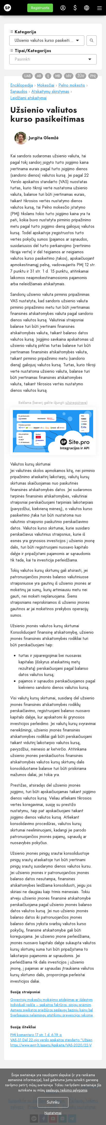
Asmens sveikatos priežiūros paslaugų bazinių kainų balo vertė (57, 1010)
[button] (40, 8)
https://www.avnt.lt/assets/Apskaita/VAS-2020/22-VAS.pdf (56, 1045)
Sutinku (53, 1102)
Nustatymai (53, 1112)
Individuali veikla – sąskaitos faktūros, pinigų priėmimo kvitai (56, 1004)
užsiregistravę (75, 402)
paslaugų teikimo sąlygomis (66, 1090)
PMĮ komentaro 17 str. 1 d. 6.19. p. (36, 1034)
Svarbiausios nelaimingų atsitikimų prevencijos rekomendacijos (57, 1015)
